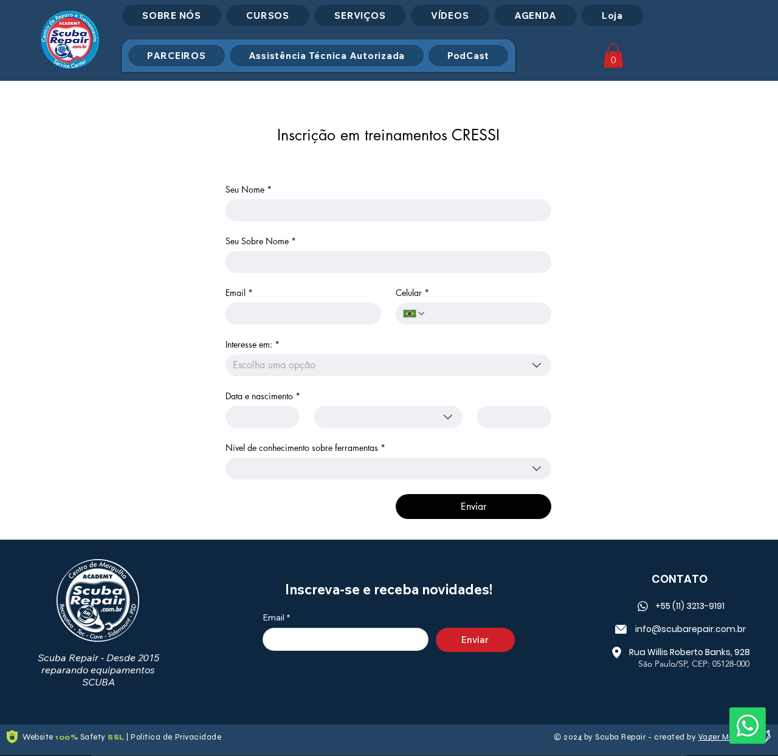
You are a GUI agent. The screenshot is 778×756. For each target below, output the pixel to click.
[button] (613, 55)
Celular (412, 292)
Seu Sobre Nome (260, 241)
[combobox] (388, 365)
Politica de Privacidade (176, 737)
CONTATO (679, 578)
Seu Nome (248, 189)
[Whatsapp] (747, 725)
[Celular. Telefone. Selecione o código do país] (414, 313)
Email (239, 292)
